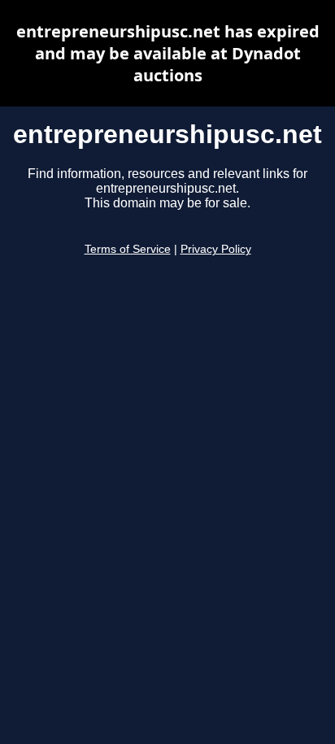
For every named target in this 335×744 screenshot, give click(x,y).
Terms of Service (128, 249)
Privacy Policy (216, 249)
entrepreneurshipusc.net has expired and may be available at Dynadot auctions (168, 53)
